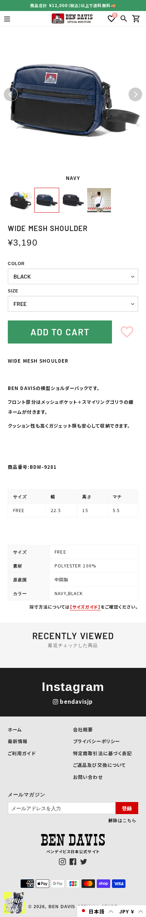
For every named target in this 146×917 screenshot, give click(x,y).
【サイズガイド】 (85, 607)
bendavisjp (76, 701)
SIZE (13, 291)
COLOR (16, 263)
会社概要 (83, 729)
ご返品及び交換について (99, 765)
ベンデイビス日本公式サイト (73, 851)
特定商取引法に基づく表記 (102, 753)
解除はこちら (122, 820)
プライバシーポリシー (96, 741)
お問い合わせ (88, 777)
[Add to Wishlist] (127, 332)
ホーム (15, 729)
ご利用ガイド (22, 753)
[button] (96, 911)
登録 (127, 808)
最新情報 (18, 741)
